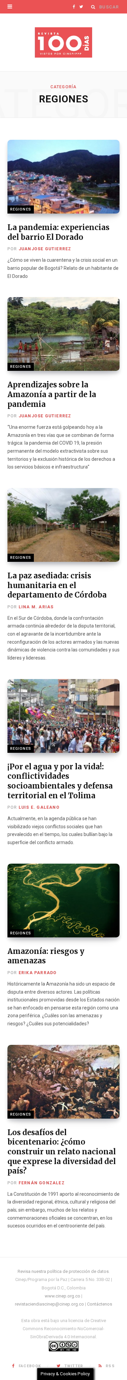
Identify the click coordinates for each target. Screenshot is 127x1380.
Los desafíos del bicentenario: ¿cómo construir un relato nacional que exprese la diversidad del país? (61, 1152)
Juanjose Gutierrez (45, 249)
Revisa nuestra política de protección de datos (63, 1271)
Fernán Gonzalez (42, 1183)
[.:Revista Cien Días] (63, 42)
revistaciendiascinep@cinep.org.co (49, 1304)
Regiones (20, 209)
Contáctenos (99, 1304)
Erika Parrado (38, 972)
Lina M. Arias (36, 607)
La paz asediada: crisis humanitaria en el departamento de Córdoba (57, 585)
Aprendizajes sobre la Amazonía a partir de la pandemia (51, 394)
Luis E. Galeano (39, 807)
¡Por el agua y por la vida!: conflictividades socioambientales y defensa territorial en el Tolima (60, 781)
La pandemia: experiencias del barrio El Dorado (58, 232)
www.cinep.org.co (62, 1295)
